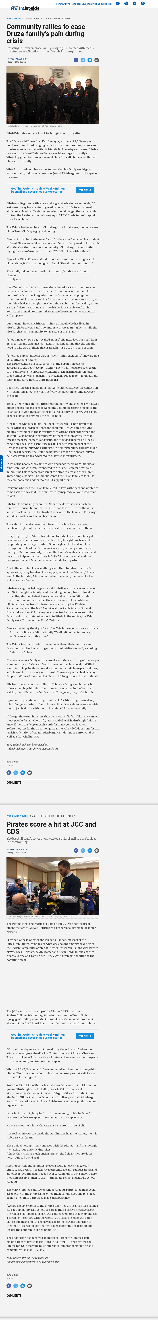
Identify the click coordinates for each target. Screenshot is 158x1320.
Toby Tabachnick (18, 59)
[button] (154, 4)
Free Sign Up (85, 190)
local (11, 765)
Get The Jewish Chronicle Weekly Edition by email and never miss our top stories (38, 190)
